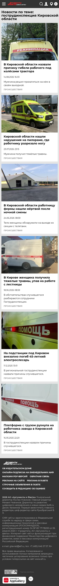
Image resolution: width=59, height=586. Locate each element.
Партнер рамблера (27, 572)
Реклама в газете (37, 480)
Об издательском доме (17, 468)
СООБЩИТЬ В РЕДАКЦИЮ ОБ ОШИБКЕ (23, 488)
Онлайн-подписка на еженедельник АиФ (28, 472)
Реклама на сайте (13, 480)
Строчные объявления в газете (21, 484)
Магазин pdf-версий (14, 476)
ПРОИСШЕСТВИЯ (13, 89)
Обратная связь (39, 476)
